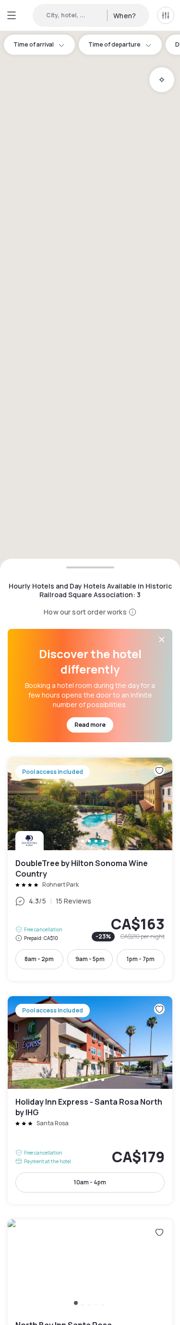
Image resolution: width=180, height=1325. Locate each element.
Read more (90, 725)
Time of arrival (33, 44)
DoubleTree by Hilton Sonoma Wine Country (90, 869)
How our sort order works (85, 611)
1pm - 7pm (141, 959)
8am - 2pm (39, 959)
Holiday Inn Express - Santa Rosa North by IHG (90, 1100)
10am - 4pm (90, 1182)
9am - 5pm (90, 959)
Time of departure (114, 44)
